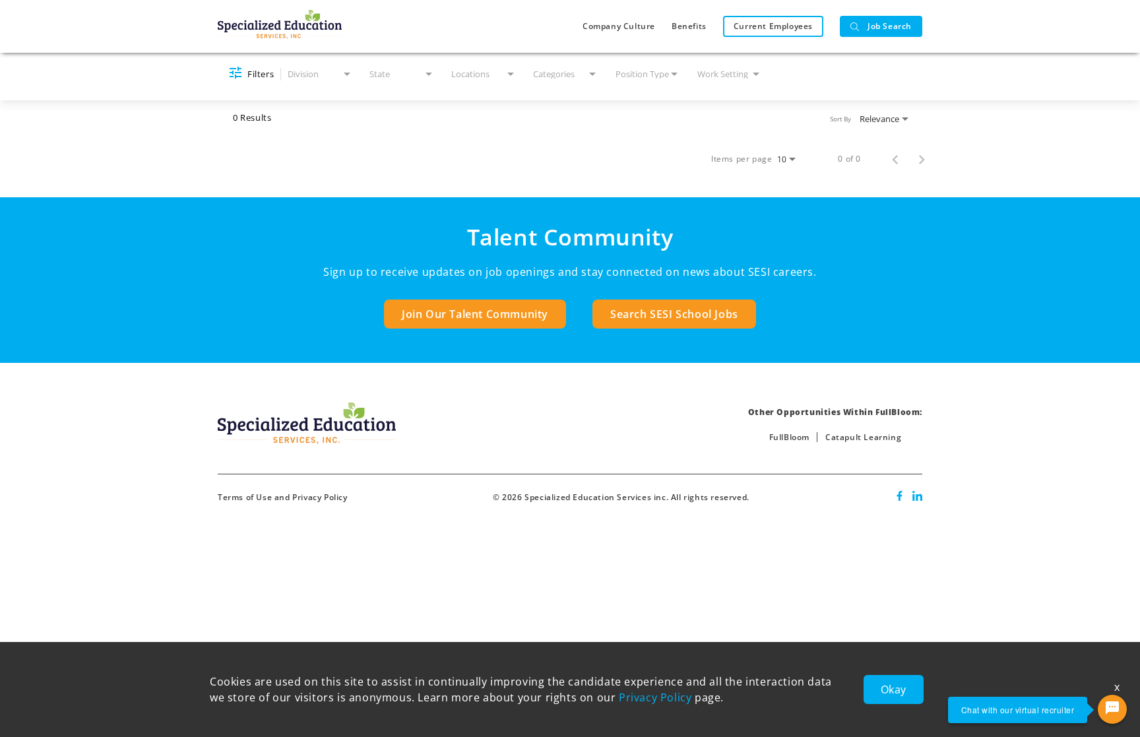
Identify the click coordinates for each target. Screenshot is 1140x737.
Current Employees (773, 26)
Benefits (689, 26)
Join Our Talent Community (475, 314)
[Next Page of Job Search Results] (921, 159)
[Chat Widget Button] (1112, 709)
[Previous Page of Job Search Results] (895, 159)
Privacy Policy (655, 697)
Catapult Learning (863, 437)
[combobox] (320, 74)
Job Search (890, 26)
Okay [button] (893, 689)
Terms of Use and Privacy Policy (283, 497)
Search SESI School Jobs (674, 314)
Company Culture (619, 26)
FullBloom (789, 437)
